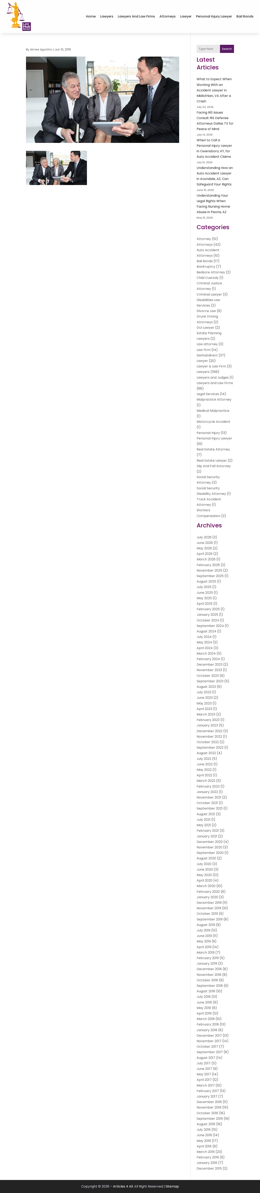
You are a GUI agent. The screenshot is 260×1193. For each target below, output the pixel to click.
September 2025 (210, 576)
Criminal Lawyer (209, 294)
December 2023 (209, 664)
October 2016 (207, 1113)
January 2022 (207, 792)
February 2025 (208, 609)
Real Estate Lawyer (212, 460)
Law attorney (207, 344)
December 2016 (209, 1102)
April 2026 (204, 553)
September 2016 (210, 1118)
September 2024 (210, 625)
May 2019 (204, 941)
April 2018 (204, 1013)
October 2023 (208, 675)
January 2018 (207, 1030)
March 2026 (206, 559)
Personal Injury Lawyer (214, 16)
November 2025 (209, 570)
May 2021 (204, 825)
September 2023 (210, 681)
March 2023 (206, 714)
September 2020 (210, 852)
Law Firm (204, 349)
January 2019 (207, 963)
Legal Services (208, 394)
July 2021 (203, 819)
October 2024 (208, 620)
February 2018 (208, 1024)
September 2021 (210, 808)
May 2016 (204, 1140)
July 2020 (204, 864)
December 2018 (209, 969)
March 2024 (206, 653)
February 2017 (208, 1091)
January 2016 (207, 1162)
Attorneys (167, 16)
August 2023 (206, 686)
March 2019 (205, 952)
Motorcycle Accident (213, 421)
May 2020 (204, 875)
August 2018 (206, 991)
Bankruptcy (206, 266)
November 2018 (209, 974)
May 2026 (204, 548)
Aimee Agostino (41, 49)
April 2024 (205, 648)
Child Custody (208, 277)
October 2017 (207, 1046)
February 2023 (208, 720)
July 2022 (204, 758)
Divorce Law (206, 311)
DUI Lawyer (205, 327)
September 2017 (210, 1052)
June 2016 (204, 1135)
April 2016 (204, 1146)
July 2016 (204, 1129)
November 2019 (209, 908)
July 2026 (204, 537)
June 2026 (205, 542)
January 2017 (207, 1096)
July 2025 (204, 587)
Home (91, 16)
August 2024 (206, 631)
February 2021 (208, 830)
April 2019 (204, 947)
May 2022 (204, 769)
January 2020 (207, 897)
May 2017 (204, 1074)
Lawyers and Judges (213, 377)
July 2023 (204, 692)
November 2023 (209, 670)
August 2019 (206, 924)
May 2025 (204, 598)
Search (227, 49)
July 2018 (204, 996)
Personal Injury (208, 433)
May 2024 (204, 642)
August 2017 (206, 1057)
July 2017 (204, 1063)
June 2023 (205, 697)
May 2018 (204, 1008)
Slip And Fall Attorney (214, 466)
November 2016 (209, 1107)
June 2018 (204, 1002)
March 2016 (206, 1151)
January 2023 (207, 725)
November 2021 (209, 797)
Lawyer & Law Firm (211, 366)
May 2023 (204, 703)
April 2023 (204, 709)
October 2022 (208, 742)
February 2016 (208, 1157)
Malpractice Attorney (214, 399)
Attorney (204, 239)
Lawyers (106, 16)
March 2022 (206, 780)
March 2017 (206, 1085)
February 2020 (208, 891)
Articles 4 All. (123, 1186)
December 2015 (209, 1168)
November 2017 (209, 1041)
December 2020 (210, 841)
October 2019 (207, 913)
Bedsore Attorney (211, 272)
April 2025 (204, 603)
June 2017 (204, 1068)
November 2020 (209, 847)
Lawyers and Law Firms (136, 16)
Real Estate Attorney (213, 449)
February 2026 (208, 565)
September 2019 (210, 919)
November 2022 (209, 736)
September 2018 (210, 985)
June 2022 (205, 764)
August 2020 (206, 858)
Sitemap (172, 1186)
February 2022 (208, 786)
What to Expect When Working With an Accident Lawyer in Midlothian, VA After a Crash (214, 90)
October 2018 (207, 980)
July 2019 (203, 930)
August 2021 (206, 814)
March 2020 (206, 886)
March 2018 (206, 1019)
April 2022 (204, 775)
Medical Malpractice (213, 410)
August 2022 (206, 753)
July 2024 (204, 636)
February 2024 (208, 659)
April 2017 (204, 1079)
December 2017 (209, 1035)
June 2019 (204, 935)
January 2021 (207, 836)
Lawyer (186, 16)
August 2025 (206, 581)
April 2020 (204, 880)
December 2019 (209, 902)
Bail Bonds (245, 16)
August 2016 (206, 1124)
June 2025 (205, 592)
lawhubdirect (207, 355)
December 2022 (209, 731)
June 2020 (205, 869)
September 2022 (210, 747)
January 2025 (207, 614)
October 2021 (207, 803)
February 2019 (208, 958)
